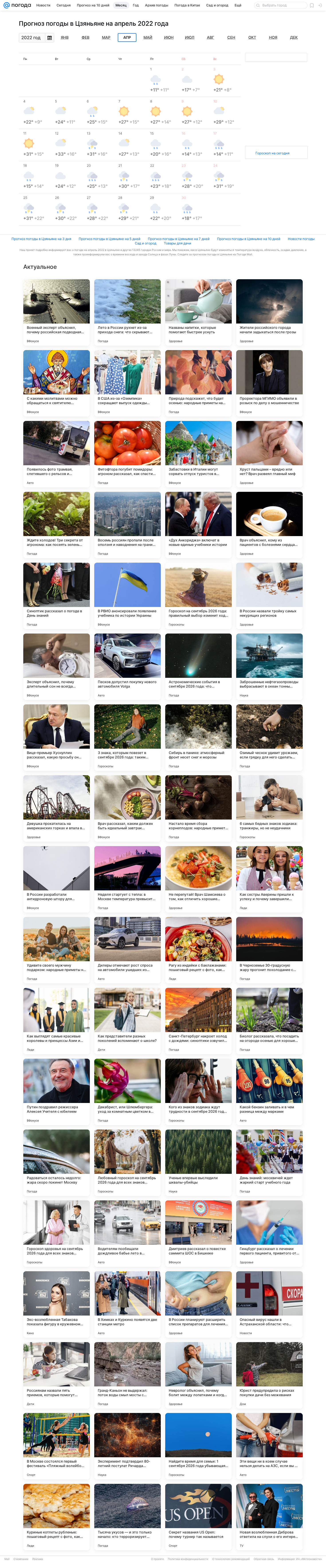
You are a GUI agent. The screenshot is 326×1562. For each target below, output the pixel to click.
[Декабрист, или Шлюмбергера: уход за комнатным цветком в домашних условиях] (127, 1092)
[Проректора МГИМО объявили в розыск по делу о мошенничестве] (269, 383)
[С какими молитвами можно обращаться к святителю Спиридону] (56, 383)
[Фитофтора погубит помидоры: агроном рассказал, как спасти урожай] (127, 454)
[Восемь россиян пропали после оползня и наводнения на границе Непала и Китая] (127, 525)
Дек (294, 37)
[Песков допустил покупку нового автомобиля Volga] (127, 667)
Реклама (37, 1559)
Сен (231, 37)
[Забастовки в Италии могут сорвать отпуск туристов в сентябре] (198, 454)
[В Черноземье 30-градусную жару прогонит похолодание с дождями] (269, 950)
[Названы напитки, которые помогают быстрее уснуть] (198, 312)
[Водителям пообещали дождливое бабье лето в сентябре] (127, 1233)
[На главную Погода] (20, 5)
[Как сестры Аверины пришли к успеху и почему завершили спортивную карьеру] (269, 879)
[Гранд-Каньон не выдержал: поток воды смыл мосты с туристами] (127, 1375)
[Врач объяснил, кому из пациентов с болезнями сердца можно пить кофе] (269, 525)
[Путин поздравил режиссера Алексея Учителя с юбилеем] (56, 1092)
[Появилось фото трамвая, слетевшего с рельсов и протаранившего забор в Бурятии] (56, 454)
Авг (210, 37)
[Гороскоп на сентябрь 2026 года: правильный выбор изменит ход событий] (198, 596)
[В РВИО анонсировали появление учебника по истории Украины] (127, 596)
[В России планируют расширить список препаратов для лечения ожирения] (198, 1304)
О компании (21, 1559)
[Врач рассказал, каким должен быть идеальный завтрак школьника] (127, 808)
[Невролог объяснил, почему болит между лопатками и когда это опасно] (198, 1375)
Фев (85, 37)
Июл (189, 37)
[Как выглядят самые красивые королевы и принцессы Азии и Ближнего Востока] (56, 1021)
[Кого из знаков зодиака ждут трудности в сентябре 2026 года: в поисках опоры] (198, 1092)
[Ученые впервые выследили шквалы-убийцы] (198, 1163)
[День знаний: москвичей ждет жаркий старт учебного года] (269, 1163)
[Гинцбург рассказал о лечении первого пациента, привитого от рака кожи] (269, 1233)
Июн (169, 37)
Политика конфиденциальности (188, 1559)
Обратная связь (264, 1559)
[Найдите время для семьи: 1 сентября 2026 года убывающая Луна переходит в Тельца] (198, 1446)
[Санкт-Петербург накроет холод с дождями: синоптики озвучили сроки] (198, 1021)
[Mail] (7, 5)
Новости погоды (301, 239)
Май (147, 37)
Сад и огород (145, 243)
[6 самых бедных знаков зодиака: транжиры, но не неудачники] (269, 808)
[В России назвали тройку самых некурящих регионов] (269, 596)
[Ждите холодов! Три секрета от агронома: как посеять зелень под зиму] (56, 525)
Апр (127, 38)
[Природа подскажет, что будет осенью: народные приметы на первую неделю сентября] (198, 383)
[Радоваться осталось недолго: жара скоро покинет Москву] (56, 1163)
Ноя (273, 37)
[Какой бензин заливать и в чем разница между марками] (269, 1092)
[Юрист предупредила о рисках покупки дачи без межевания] (269, 1375)
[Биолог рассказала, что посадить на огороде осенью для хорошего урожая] (269, 1021)
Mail (7, 1559)
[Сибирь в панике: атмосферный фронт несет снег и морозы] (198, 737)
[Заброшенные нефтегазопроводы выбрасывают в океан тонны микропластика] (269, 667)
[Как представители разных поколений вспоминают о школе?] (127, 1021)
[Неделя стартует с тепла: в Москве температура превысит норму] (127, 879)
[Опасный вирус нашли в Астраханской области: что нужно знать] (269, 1304)
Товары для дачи (177, 243)
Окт (252, 37)
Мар (106, 37)
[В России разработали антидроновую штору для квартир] (56, 879)
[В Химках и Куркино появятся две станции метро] (127, 1304)
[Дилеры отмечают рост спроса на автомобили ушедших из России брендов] (127, 950)
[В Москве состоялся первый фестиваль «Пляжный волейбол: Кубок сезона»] (56, 1446)
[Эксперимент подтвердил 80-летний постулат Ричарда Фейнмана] (127, 1446)
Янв (65, 37)
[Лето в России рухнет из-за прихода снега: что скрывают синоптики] (127, 312)
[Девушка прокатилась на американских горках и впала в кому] (56, 808)
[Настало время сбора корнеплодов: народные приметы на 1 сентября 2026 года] (198, 808)
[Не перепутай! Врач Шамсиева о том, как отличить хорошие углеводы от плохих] (198, 879)
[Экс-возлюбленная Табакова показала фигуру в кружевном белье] (56, 1304)
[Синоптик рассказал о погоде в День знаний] (56, 596)
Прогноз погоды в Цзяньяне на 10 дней (248, 239)
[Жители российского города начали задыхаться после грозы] (269, 312)
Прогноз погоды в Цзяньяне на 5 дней (109, 239)
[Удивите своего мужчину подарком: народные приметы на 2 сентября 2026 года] (56, 950)
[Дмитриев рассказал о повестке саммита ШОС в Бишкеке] (198, 1233)
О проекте (157, 1559)
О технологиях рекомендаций (231, 1559)
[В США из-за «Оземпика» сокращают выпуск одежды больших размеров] (127, 383)
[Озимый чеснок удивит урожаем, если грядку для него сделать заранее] (269, 737)
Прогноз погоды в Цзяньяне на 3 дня (41, 239)
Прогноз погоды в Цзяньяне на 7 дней (179, 239)
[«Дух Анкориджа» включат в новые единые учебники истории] (198, 525)
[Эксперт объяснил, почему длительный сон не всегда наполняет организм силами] (56, 667)
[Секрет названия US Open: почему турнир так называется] (198, 1517)
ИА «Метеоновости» (309, 1559)
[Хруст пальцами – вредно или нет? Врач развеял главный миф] (269, 454)
